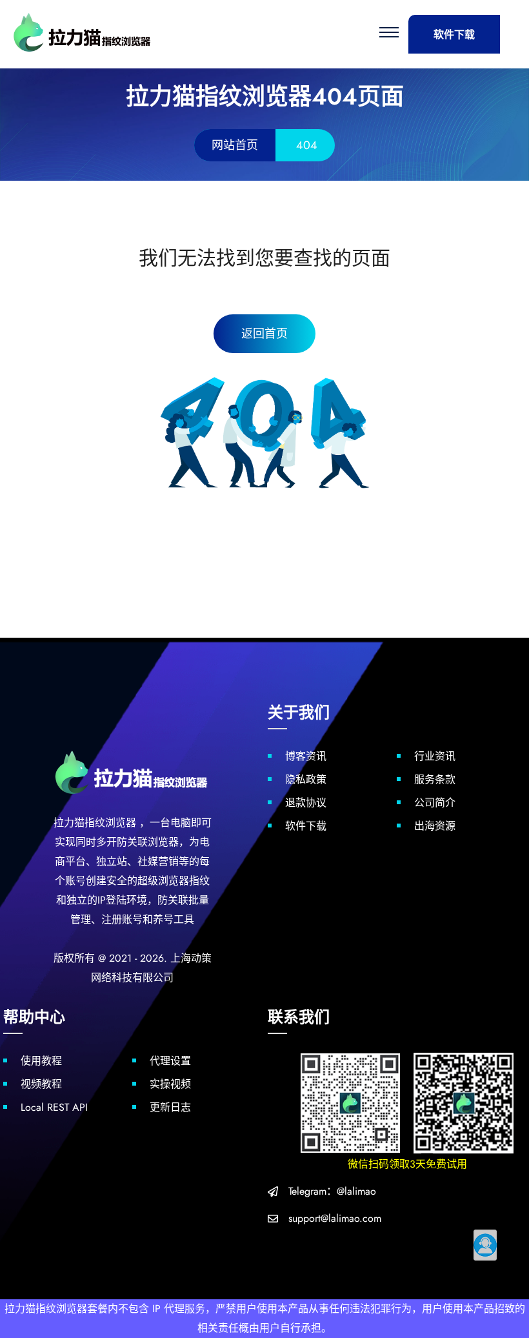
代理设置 (170, 1060)
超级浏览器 (163, 880)
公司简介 (434, 802)
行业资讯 (434, 756)
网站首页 (235, 145)
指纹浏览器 (110, 822)
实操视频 (170, 1084)
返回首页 (264, 333)
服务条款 (434, 779)
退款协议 (305, 802)
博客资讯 (305, 756)
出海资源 (434, 825)
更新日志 (170, 1107)
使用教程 (41, 1060)
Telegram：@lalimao (332, 1191)
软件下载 (454, 34)
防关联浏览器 (148, 842)
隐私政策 (305, 779)
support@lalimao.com (334, 1218)
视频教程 (41, 1084)
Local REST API (54, 1107)
